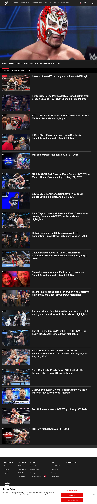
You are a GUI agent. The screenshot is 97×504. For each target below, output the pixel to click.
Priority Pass (21, 476)
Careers (6, 469)
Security (53, 473)
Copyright (33, 473)
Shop (56, 3)
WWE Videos (22, 469)
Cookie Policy (55, 476)
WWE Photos (22, 473)
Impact (6, 473)
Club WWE (65, 3)
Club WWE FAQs (56, 466)
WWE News (21, 466)
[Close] (94, 495)
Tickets (48, 3)
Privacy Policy (34, 469)
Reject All (72, 495)
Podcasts (25, 3)
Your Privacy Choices (36, 476)
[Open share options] (95, 63)
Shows (15, 3)
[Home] (6, 3)
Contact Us (54, 469)
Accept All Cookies (72, 500)
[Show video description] (91, 63)
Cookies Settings (72, 490)
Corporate (7, 466)
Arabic (67, 466)
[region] (48, 495)
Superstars (37, 3)
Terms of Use (34, 466)
